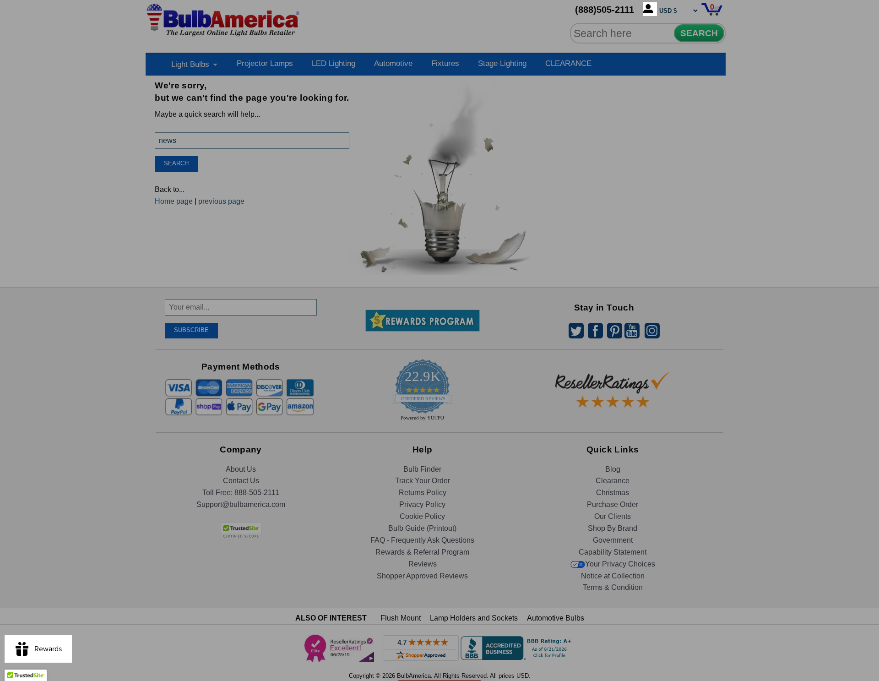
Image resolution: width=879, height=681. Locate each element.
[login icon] (650, 9)
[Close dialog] (534, 238)
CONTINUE (440, 415)
